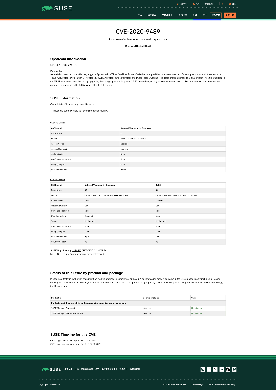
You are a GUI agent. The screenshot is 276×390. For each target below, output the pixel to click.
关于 (97, 369)
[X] (215, 369)
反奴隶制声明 (87, 369)
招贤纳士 (69, 369)
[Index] (140, 46)
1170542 (76, 250)
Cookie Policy (230, 385)
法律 (77, 369)
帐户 (198, 4)
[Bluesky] (234, 369)
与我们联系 (135, 369)
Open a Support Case (52, 385)
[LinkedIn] (222, 369)
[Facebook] (209, 369)
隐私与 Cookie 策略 (215, 385)
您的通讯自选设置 (109, 369)
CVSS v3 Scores (57, 179)
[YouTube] (203, 369)
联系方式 (216, 15)
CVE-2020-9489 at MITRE (63, 65)
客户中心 (184, 4)
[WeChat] (228, 369)
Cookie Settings (197, 385)
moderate (94, 110)
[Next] (147, 46)
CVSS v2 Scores (57, 123)
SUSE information (65, 98)
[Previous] (130, 46)
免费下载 (229, 15)
